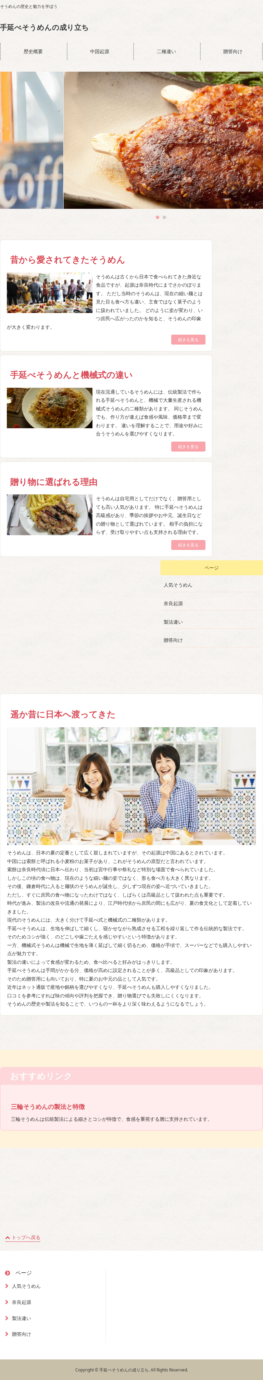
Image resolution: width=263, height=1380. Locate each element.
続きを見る (188, 340)
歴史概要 (33, 51)
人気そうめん (178, 584)
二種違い (166, 51)
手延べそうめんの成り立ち (44, 27)
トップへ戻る (26, 1237)
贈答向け (232, 51)
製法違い (173, 622)
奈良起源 (173, 603)
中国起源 (99, 51)
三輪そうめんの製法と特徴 (48, 1106)
